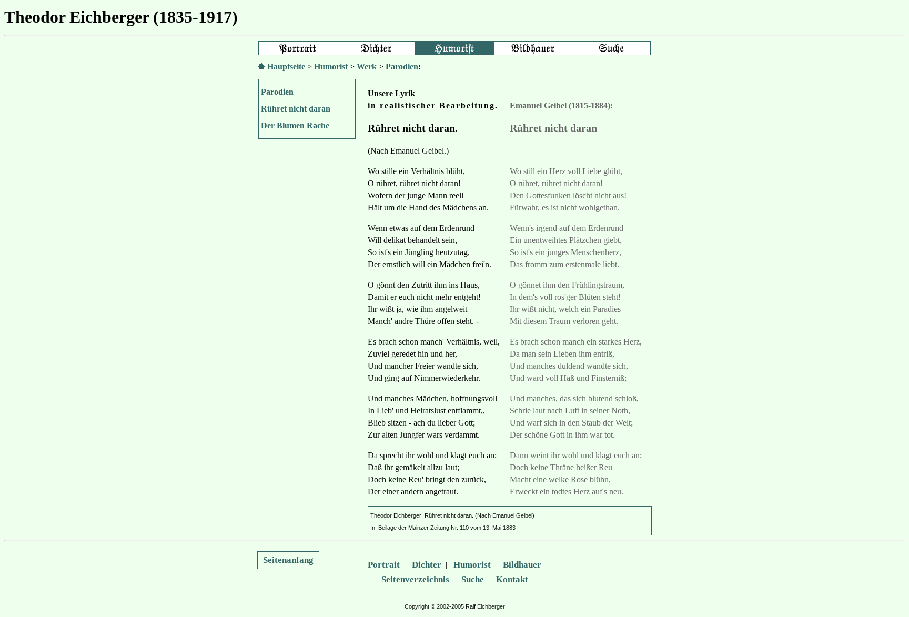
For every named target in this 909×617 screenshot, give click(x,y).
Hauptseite (286, 66)
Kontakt (512, 579)
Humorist (331, 66)
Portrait (384, 565)
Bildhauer (522, 565)
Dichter (426, 565)
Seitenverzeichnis (415, 579)
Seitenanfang (288, 560)
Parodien (402, 66)
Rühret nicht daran (295, 108)
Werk (367, 66)
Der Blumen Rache (295, 125)
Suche (472, 579)
